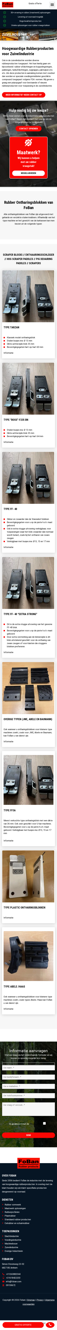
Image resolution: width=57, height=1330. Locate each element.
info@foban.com (13, 1281)
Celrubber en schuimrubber (17, 1223)
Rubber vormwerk (13, 1204)
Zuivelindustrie (11, 1247)
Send (28, 1135)
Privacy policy (36, 1124)
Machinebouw (11, 1243)
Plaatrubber (10, 1216)
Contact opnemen (28, 128)
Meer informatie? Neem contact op (24, 95)
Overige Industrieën (14, 1251)
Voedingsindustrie (13, 1240)
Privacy (40, 1300)
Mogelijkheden (28, 173)
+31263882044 (13, 1274)
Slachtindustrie (12, 1236)
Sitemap (31, 1300)
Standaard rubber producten (18, 1219)
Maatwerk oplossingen (15, 1208)
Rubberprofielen (12, 1212)
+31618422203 (13, 1278)
